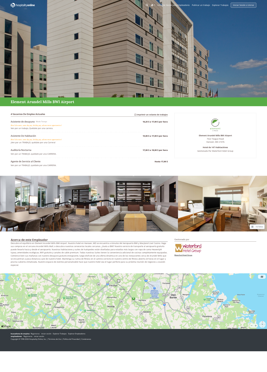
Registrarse (35, 333)
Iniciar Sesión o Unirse (243, 5)
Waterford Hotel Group (222, 151)
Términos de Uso (54, 339)
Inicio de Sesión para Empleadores (173, 5)
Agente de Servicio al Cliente (25, 161)
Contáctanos (86, 339)
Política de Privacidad (71, 339)
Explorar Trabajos (220, 5)
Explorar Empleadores (76, 333)
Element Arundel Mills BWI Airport (215, 135)
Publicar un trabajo (201, 5)
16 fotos (258, 226)
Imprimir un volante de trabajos (152, 114)
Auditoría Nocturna (21, 150)
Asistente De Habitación (23, 135)
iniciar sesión (46, 333)
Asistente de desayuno (23, 121)
